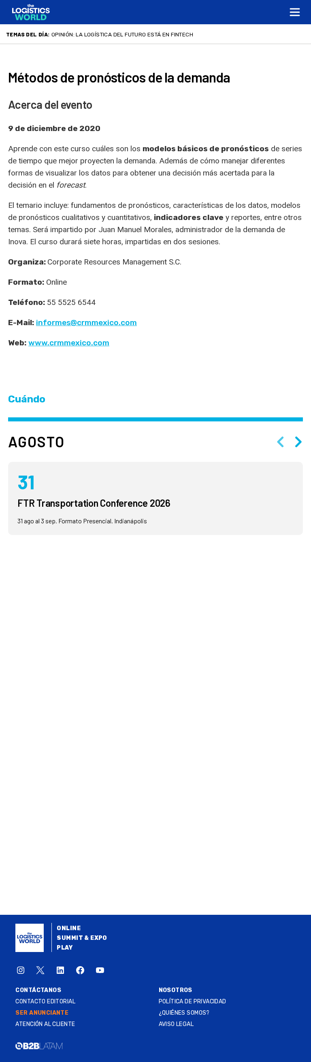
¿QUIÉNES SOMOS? (184, 1012)
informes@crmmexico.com (86, 322)
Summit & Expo (82, 938)
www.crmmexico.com (68, 342)
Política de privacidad (192, 1001)
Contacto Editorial (45, 1001)
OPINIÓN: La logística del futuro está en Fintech (122, 34)
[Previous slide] (280, 441)
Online (69, 928)
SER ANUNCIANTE (41, 1012)
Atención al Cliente (45, 1024)
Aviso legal (176, 1024)
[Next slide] (298, 441)
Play (64, 947)
